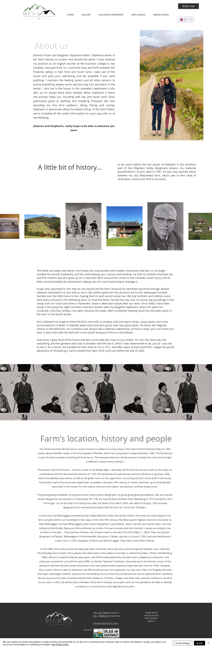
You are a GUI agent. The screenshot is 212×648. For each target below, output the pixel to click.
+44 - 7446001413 (101, 615)
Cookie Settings (183, 643)
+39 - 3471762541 (101, 612)
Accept (199, 643)
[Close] (208, 643)
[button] (88, 14)
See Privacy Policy (60, 644)
